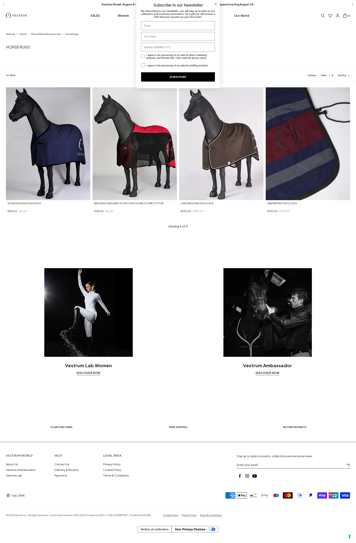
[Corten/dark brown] (27, 196)
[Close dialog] (215, 4)
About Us (12, 464)
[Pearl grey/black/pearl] (113, 196)
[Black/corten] (273, 196)
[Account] (337, 15)
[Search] (323, 15)
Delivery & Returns (66, 469)
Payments (61, 475)
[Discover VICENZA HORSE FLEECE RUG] (48, 143)
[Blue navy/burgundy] (269, 196)
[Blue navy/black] (9, 196)
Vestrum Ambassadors (21, 469)
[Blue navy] (186, 196)
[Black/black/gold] (109, 196)
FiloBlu (147, 515)
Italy (14, 495)
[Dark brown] (182, 196)
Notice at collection (155, 529)
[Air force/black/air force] (95, 196)
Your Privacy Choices (190, 529)
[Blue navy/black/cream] (100, 196)
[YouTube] (255, 476)
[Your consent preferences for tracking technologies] (349, 536)
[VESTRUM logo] (17, 15)
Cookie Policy (112, 469)
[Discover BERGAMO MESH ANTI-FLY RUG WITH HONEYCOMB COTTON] (135, 143)
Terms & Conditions (116, 475)
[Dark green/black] (22, 196)
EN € (22, 495)
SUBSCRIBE (178, 76)
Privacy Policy (112, 464)
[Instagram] (247, 476)
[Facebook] (240, 476)
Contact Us (62, 464)
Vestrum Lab (14, 475)
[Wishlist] (330, 15)
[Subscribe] (348, 465)
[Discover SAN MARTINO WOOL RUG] (308, 143)
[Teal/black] (18, 196)
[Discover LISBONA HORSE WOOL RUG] (221, 143)
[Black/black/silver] (104, 196)
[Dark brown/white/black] (13, 196)
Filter (12, 75)
